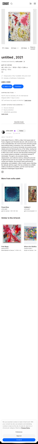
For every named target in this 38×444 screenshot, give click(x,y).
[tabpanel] (19, 149)
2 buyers (9, 133)
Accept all (19, 439)
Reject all (19, 436)
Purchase (18, 86)
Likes (7, 48)
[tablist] (19, 122)
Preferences (19, 432)
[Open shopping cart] (30, 3)
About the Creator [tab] (19, 122)
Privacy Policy (25, 428)
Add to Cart (8, 86)
